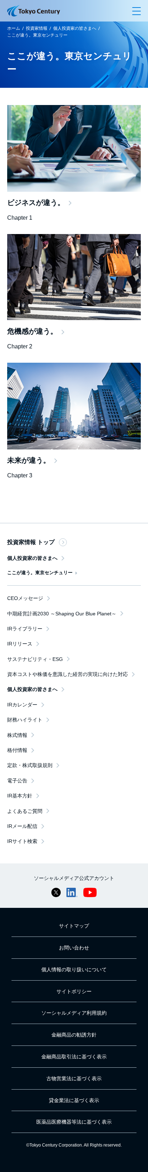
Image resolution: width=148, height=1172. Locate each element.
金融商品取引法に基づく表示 (74, 1056)
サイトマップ (74, 926)
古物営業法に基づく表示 (74, 1078)
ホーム (13, 28)
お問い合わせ (74, 948)
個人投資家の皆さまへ (74, 28)
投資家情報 (36, 28)
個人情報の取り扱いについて (74, 969)
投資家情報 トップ (31, 542)
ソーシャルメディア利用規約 (74, 1013)
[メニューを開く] (136, 10)
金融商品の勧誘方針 (74, 1035)
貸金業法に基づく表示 (74, 1100)
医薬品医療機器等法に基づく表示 (74, 1122)
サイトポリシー (74, 991)
